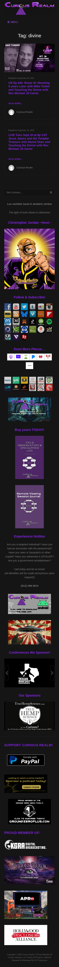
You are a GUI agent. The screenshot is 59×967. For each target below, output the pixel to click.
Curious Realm (24, 112)
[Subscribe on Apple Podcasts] (11, 357)
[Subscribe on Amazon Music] (18, 357)
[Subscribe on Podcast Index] (48, 357)
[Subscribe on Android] (26, 357)
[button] (6, 673)
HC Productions (40, 960)
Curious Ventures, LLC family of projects (25, 957)
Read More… (15, 103)
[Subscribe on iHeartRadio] (40, 357)
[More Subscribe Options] (29, 365)
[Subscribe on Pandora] (33, 357)
